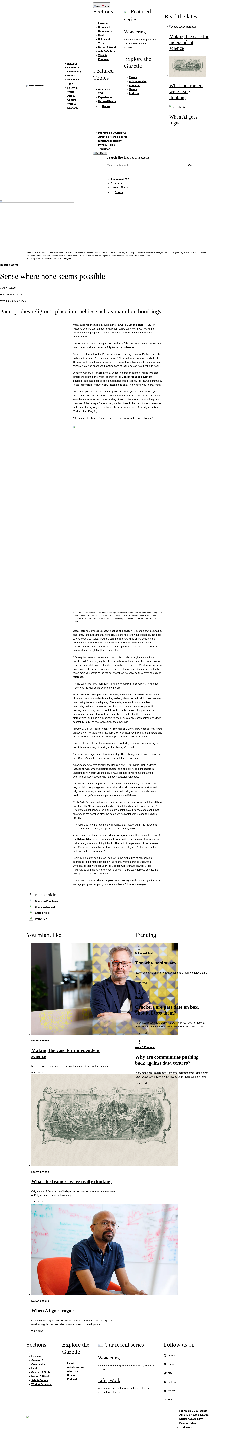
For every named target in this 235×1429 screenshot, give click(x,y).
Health (139, 997)
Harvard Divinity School (130, 324)
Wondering (135, 31)
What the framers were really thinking (186, 91)
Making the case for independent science (189, 42)
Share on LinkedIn (45, 906)
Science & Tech (144, 953)
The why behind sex (155, 963)
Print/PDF (41, 918)
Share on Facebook (46, 901)
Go (190, 165)
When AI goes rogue (52, 1310)
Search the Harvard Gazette (127, 157)
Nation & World (9, 264)
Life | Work (109, 1380)
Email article (42, 912)
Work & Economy (145, 1047)
